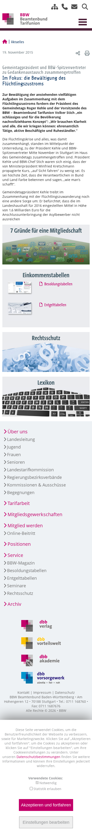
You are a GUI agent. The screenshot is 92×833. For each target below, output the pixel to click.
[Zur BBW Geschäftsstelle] (63, 7)
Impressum (42, 692)
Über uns (18, 431)
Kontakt (23, 692)
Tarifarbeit (19, 503)
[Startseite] (4, 42)
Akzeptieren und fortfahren (46, 805)
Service (15, 555)
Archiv (14, 604)
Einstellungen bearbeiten (46, 822)
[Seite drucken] (86, 53)
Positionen (19, 544)
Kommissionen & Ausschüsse (36, 485)
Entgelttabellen (55, 305)
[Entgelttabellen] (24, 312)
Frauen (14, 454)
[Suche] (83, 7)
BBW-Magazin (21, 563)
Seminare (16, 585)
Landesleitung (21, 439)
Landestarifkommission (30, 469)
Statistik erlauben (47, 789)
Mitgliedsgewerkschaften (35, 514)
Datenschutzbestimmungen (39, 756)
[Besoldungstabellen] (24, 291)
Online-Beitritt (21, 533)
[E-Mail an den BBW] (73, 7)
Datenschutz (65, 692)
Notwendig (48, 783)
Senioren (16, 462)
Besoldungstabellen (58, 284)
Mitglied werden (25, 525)
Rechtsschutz (20, 593)
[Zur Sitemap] (53, 7)
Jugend (14, 447)
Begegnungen (20, 492)
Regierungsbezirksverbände (34, 477)
